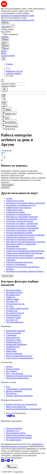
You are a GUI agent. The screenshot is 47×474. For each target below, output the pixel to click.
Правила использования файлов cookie (17, 20)
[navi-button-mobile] (3, 59)
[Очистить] (4, 89)
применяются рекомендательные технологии (22, 445)
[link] (5, 45)
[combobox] (12, 84)
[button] (4, 51)
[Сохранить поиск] (3, 96)
